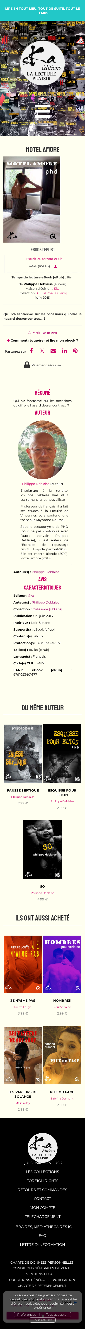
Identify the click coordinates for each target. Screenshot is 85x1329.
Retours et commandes (42, 1190)
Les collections (42, 1172)
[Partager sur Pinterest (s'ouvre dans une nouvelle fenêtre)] (75, 351)
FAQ (42, 1235)
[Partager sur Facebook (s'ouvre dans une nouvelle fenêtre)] (32, 351)
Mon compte (42, 1207)
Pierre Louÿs (22, 1007)
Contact (42, 1198)
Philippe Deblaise (38, 284)
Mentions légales (42, 1274)
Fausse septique (23, 790)
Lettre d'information (42, 1244)
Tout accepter (57, 1315)
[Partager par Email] (53, 351)
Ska (57, 289)
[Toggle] (42, 111)
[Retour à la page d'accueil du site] (42, 63)
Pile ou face (62, 1092)
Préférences (26, 1315)
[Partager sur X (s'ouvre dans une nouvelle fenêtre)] (43, 351)
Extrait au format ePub (44, 259)
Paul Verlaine (62, 1007)
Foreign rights (42, 1181)
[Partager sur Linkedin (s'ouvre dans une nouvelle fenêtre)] (65, 351)
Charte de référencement (42, 1286)
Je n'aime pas (22, 1000)
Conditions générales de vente (42, 1268)
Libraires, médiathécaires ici (42, 1227)
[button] (31, 199)
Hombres (62, 1000)
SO (42, 886)
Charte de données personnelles (42, 1262)
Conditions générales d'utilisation (42, 1280)
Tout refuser (42, 1320)
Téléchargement (43, 1216)
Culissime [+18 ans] (52, 293)
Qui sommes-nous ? (42, 1163)
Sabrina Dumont (62, 1098)
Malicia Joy (22, 1103)
